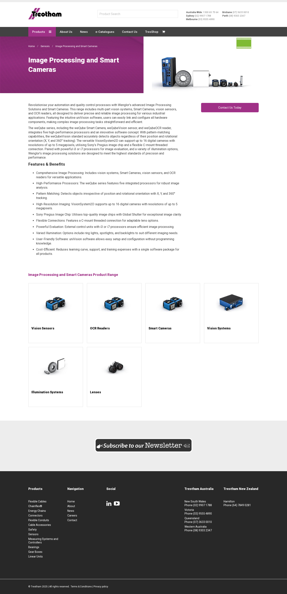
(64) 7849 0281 (241, 505)
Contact (72, 520)
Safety (32, 529)
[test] (45, 13)
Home (31, 46)
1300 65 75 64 (210, 12)
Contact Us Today (229, 107)
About (71, 506)
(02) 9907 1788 (203, 15)
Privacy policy (101, 586)
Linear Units (35, 556)
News (70, 510)
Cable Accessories (39, 524)
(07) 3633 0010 (241, 12)
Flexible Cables (37, 501)
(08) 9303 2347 (237, 15)
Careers (72, 515)
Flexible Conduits (38, 520)
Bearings (33, 547)
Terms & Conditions (81, 586)
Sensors (45, 46)
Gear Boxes (35, 551)
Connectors (35, 515)
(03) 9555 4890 (206, 19)
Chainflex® (35, 506)
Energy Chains (37, 510)
